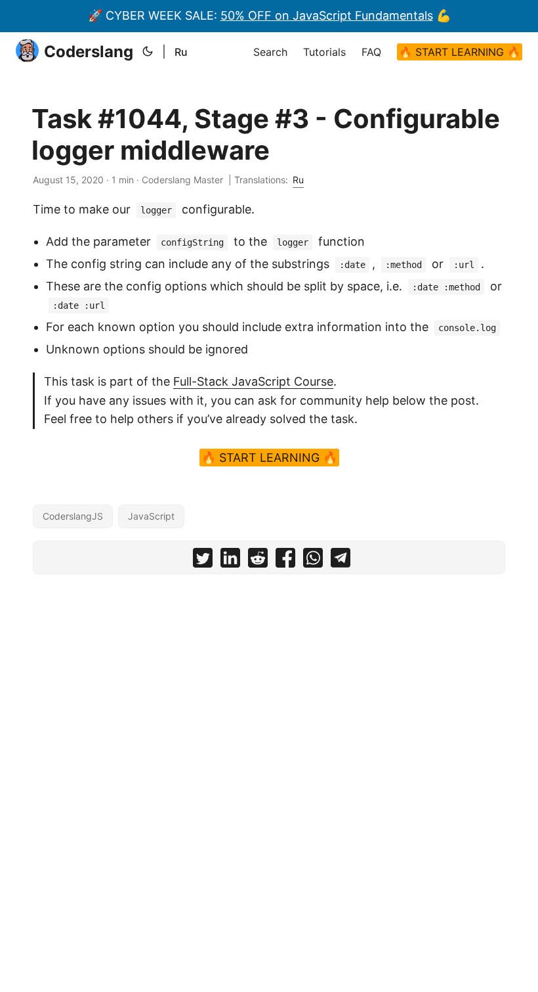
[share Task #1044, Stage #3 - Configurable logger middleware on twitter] (203, 561)
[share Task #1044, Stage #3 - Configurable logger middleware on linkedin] (230, 561)
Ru (181, 51)
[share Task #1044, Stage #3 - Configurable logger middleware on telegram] (340, 561)
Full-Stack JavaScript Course (253, 381)
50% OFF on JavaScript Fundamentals (326, 15)
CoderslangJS (73, 516)
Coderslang (88, 51)
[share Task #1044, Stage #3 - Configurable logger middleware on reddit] (258, 561)
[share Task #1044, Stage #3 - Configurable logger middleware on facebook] (285, 561)
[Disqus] (269, 747)
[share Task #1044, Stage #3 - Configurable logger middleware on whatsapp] (313, 561)
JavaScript (151, 516)
